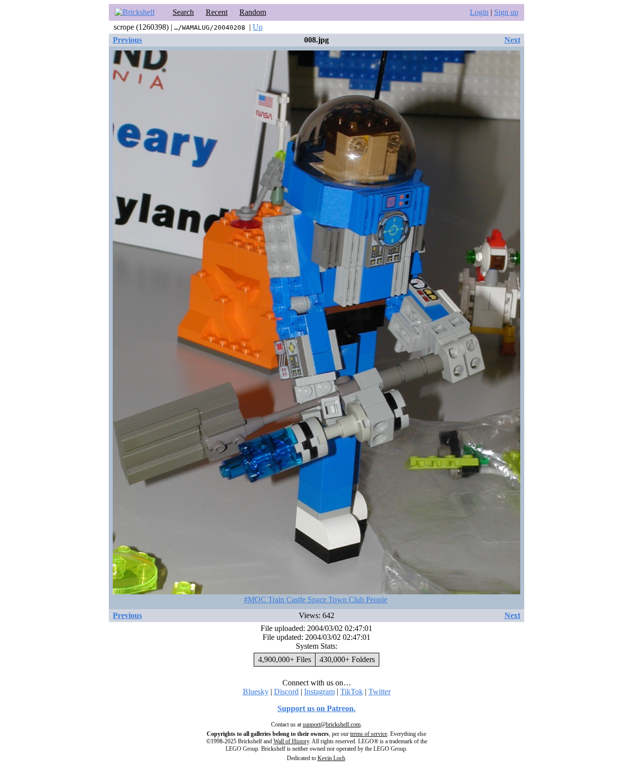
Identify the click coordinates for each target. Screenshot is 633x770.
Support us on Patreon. (316, 708)
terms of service (368, 733)
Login (479, 12)
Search (183, 12)
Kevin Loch (331, 758)
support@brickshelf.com (332, 724)
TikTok (351, 691)
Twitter (379, 691)
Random (252, 12)
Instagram (319, 691)
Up (258, 27)
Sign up (506, 12)
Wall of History (291, 741)
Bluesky (256, 691)
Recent (216, 12)
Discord (286, 691)
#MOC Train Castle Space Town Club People (315, 599)
